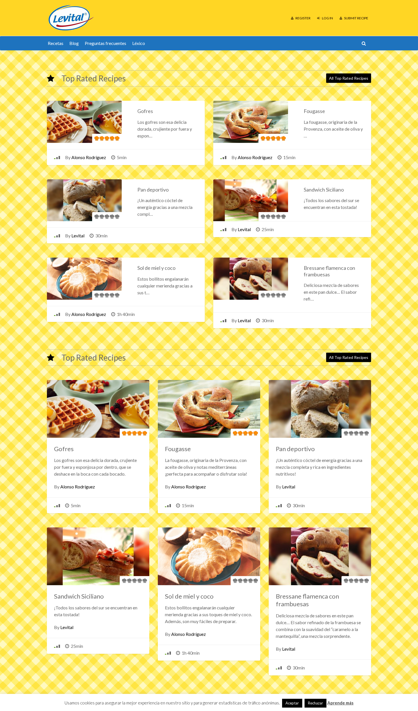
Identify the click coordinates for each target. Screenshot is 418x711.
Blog (74, 43)
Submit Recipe (355, 18)
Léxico (138, 43)
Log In (327, 18)
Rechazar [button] (315, 703)
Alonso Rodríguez (88, 157)
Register (303, 18)
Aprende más (340, 702)
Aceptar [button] (292, 703)
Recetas (55, 43)
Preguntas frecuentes (105, 43)
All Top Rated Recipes (348, 78)
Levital (77, 235)
